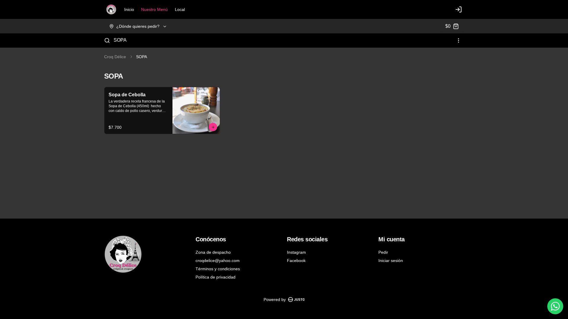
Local (180, 9)
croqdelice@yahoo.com (218, 260)
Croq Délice (115, 56)
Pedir (383, 252)
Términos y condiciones (218, 268)
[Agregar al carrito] (213, 127)
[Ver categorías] (458, 40)
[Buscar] (107, 40)
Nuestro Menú (154, 9)
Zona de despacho (213, 252)
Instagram (296, 252)
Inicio (129, 9)
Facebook (296, 260)
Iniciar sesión (390, 260)
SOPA (120, 40)
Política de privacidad (215, 277)
